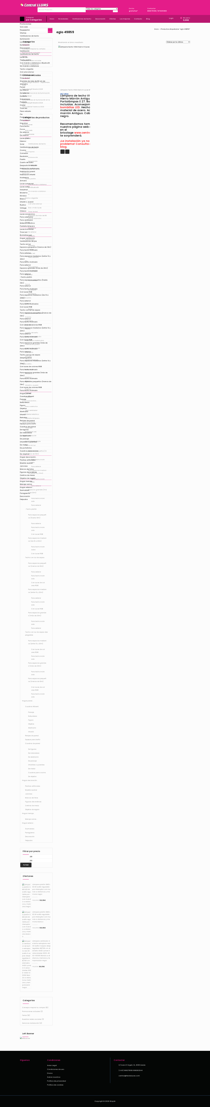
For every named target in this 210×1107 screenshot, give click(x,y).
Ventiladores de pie (28, 241)
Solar (22, 144)
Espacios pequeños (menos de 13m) (35, 247)
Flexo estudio (25, 111)
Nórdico (23, 196)
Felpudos (24, 499)
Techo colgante (26, 69)
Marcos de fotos (27, 469)
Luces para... (25, 138)
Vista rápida (67, 152)
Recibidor (24, 156)
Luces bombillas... (27, 229)
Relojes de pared (27, 420)
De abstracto (25, 436)
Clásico (23, 211)
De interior (24, 90)
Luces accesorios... (28, 214)
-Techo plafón (26, 277)
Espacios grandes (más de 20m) (34, 268)
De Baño (23, 96)
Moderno (24, 193)
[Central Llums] (34, 5)
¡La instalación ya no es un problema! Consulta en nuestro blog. (82, 144)
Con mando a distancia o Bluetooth (35, 63)
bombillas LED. (70, 107)
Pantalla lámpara (27, 226)
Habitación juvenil (27, 171)
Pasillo (23, 159)
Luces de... (24, 57)
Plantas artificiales (27, 460)
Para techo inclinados (29, 304)
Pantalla (23, 102)
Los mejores (25, 42)
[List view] (90, 42)
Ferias (24, 1015)
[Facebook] (21, 1065)
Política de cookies (55, 1085)
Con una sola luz (27, 72)
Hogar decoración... (28, 457)
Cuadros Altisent (27, 396)
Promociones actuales (31, 1011)
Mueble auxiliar (26, 463)
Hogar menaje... (27, 481)
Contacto (138, 19)
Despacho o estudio (28, 165)
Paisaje (23, 399)
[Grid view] (86, 42)
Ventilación (25, 51)
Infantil (23, 414)
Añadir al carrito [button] (62, 152)
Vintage (23, 208)
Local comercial (27, 184)
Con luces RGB (26, 292)
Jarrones (24, 466)
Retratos (23, 417)
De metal (24, 445)
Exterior (23, 141)
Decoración (25, 48)
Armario (23, 181)
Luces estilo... (25, 187)
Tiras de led (25, 78)
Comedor (24, 153)
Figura (22, 405)
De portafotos (26, 448)
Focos (22, 129)
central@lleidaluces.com (129, 1076)
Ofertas (23, 33)
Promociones (25, 24)
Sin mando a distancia (29, 66)
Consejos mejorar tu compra (33, 1007)
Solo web (24, 27)
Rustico (23, 205)
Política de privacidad (56, 1081)
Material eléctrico (27, 223)
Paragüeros (25, 493)
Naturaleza (24, 402)
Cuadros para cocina (29, 451)
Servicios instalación (30, 1023)
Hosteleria (24, 177)
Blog (148, 19)
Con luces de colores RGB (31, 325)
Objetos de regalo (28, 478)
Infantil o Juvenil (26, 202)
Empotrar (24, 123)
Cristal (22, 105)
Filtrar (26, 865)
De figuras (24, 429)
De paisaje (24, 439)
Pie (21, 114)
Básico (23, 199)
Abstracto (24, 411)
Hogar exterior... (27, 487)
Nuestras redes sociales (31, 1019)
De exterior (24, 93)
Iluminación (25, 39)
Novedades (25, 30)
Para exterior (25, 117)
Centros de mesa (27, 475)
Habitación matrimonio (29, 168)
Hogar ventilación (27, 238)
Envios (49, 1073)
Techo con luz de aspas (30, 310)
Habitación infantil (27, 174)
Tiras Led (23, 232)
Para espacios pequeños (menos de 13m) (35, 314)
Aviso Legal (52, 1065)
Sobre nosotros (53, 1077)
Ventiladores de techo (29, 36)
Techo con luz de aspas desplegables (30, 356)
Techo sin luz (25, 244)
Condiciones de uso (55, 1069)
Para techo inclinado (29, 250)
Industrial (24, 190)
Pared (22, 87)
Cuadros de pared (28, 427)
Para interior (25, 120)
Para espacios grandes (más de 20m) (34, 344)
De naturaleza (26, 433)
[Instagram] (24, 1065)
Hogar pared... (26, 393)
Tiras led (23, 108)
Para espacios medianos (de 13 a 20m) (34, 296)
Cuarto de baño (26, 162)
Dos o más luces (27, 75)
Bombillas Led (26, 235)
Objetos (23, 408)
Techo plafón (25, 60)
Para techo (24, 126)
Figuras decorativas (28, 472)
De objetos (24, 454)
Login (171, 18)
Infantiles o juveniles (28, 442)
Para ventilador (26, 220)
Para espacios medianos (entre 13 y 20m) (35, 257)
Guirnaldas (24, 490)
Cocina (23, 150)
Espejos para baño (28, 423)
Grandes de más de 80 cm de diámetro (32, 82)
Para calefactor (26, 217)
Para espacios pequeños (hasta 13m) (34, 281)
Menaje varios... (26, 484)
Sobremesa (25, 99)
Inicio (52, 19)
